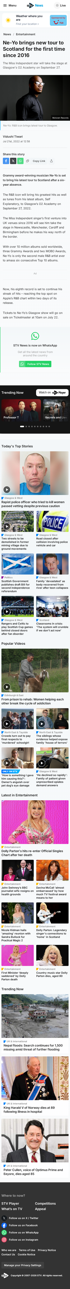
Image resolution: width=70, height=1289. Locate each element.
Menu (13, 5)
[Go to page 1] (22, 426)
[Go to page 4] (32, 426)
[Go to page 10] (49, 426)
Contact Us (8, 1254)
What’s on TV (11, 1209)
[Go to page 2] (26, 426)
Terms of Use (27, 1250)
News (7, 34)
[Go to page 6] (37, 426)
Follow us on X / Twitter (23, 1218)
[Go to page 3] (29, 426)
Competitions (45, 1203)
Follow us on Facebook (23, 1225)
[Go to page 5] (35, 426)
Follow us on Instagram (23, 1239)
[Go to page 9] (46, 426)
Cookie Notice (26, 1254)
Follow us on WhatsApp (24, 1232)
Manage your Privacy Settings (22, 1265)
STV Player (10, 1203)
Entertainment (25, 34)
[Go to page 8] (43, 426)
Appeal (40, 1209)
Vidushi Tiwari (13, 136)
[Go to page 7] (40, 426)
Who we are (8, 1250)
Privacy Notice (47, 1250)
